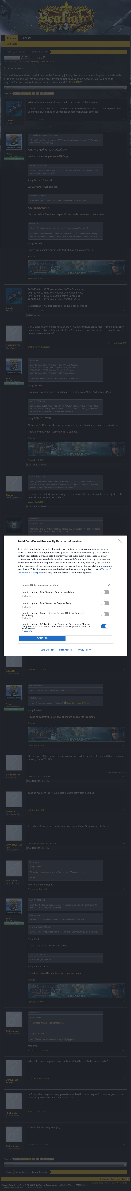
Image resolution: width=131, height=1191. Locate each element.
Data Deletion (47, 649)
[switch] (105, 592)
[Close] (121, 542)
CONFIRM (42, 638)
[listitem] (65, 585)
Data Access (65, 649)
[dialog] (65, 595)
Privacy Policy (84, 649)
